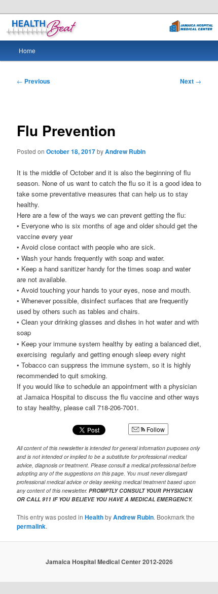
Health (94, 517)
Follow (155, 429)
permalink (31, 526)
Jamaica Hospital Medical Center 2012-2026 (109, 561)
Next (190, 81)
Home (27, 50)
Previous (33, 81)
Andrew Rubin (125, 151)
